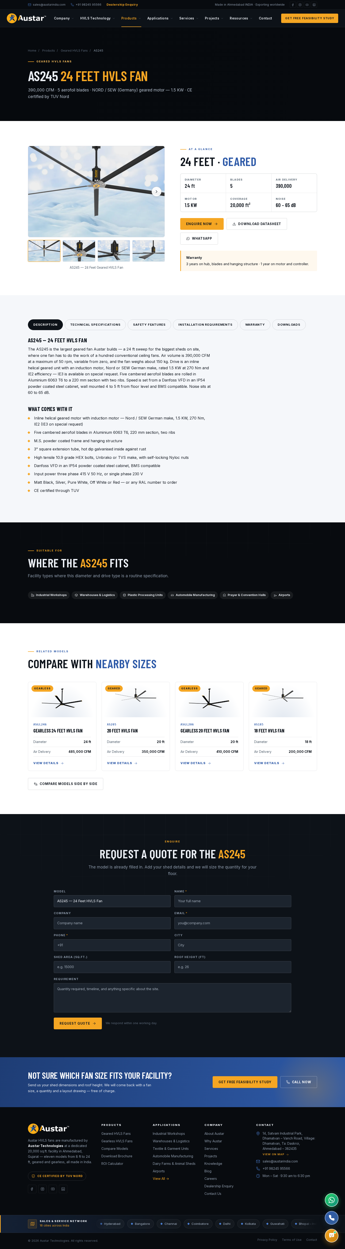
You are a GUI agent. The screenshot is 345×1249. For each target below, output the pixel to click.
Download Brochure (116, 1156)
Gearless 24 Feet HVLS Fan (58, 730)
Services (186, 18)
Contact (265, 18)
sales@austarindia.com (280, 1161)
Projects (212, 18)
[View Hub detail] (79, 251)
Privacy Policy (267, 1239)
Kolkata (222, 1224)
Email (181, 913)
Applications (158, 18)
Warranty (255, 324)
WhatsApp (202, 238)
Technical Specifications (95, 324)
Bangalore (114, 1224)
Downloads (289, 324)
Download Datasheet (259, 224)
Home (32, 50)
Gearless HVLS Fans (117, 1141)
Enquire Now (199, 224)
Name (180, 891)
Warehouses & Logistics (97, 595)
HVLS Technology (95, 18)
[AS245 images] (96, 191)
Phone (61, 935)
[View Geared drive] (114, 251)
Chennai (143, 1224)
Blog (207, 1171)
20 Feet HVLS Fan (122, 730)
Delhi (199, 1224)
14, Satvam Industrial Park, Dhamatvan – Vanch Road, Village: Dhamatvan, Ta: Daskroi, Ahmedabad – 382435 (289, 1143)
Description (45, 324)
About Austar (214, 1134)
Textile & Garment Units (171, 1149)
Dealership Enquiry (122, 4)
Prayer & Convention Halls (247, 595)
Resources (239, 18)
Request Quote (75, 1023)
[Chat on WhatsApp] (331, 1200)
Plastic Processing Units (145, 595)
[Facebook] (293, 5)
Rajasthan (315, 1224)
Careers (210, 1179)
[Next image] (156, 191)
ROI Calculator (112, 1164)
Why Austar (213, 1141)
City (178, 935)
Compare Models (114, 1149)
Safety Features (149, 324)
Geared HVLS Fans (74, 50)
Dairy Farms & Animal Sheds (174, 1164)
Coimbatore (172, 1224)
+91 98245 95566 (276, 1168)
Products (129, 18)
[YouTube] (307, 5)
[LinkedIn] (314, 5)
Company (62, 18)
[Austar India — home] (26, 18)
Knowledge (213, 1164)
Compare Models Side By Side (68, 784)
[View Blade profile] (148, 251)
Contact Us (212, 1194)
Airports (284, 595)
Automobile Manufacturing (195, 595)
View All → (161, 1179)
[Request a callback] (331, 1218)
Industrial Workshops (51, 595)
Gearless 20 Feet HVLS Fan (204, 730)
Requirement (66, 979)
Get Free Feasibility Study (309, 18)
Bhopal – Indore (282, 1224)
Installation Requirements (205, 324)
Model (60, 891)
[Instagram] (300, 5)
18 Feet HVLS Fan (269, 730)
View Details (45, 763)
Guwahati (250, 1224)
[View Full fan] (44, 251)
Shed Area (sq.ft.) (71, 957)
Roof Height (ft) (190, 957)
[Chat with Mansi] (331, 1235)
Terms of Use (292, 1239)
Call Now (301, 1082)
